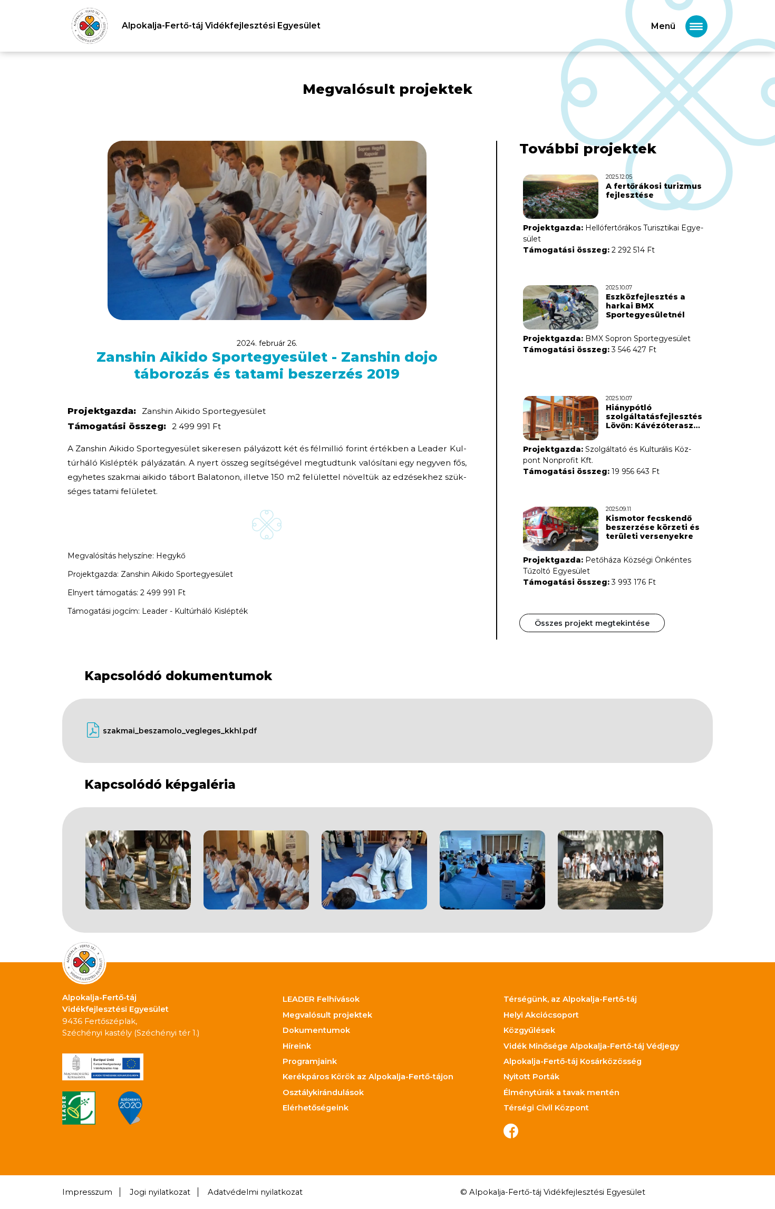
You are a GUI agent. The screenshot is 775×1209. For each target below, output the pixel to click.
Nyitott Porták (531, 1076)
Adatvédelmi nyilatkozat (255, 1192)
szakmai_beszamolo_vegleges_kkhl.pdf (180, 731)
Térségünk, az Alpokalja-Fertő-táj (570, 999)
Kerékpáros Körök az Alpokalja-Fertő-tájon (368, 1076)
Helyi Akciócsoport (541, 1015)
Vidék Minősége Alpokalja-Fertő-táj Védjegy (591, 1046)
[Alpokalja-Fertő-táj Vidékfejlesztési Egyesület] (89, 26)
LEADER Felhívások (321, 999)
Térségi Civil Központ (546, 1108)
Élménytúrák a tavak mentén (561, 1092)
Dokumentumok (316, 1030)
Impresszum (87, 1192)
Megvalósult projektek (327, 1015)
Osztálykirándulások (323, 1092)
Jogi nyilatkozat (160, 1192)
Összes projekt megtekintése (592, 623)
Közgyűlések (529, 1030)
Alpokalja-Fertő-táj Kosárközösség (572, 1061)
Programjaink (310, 1061)
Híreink (297, 1046)
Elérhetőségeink (315, 1108)
